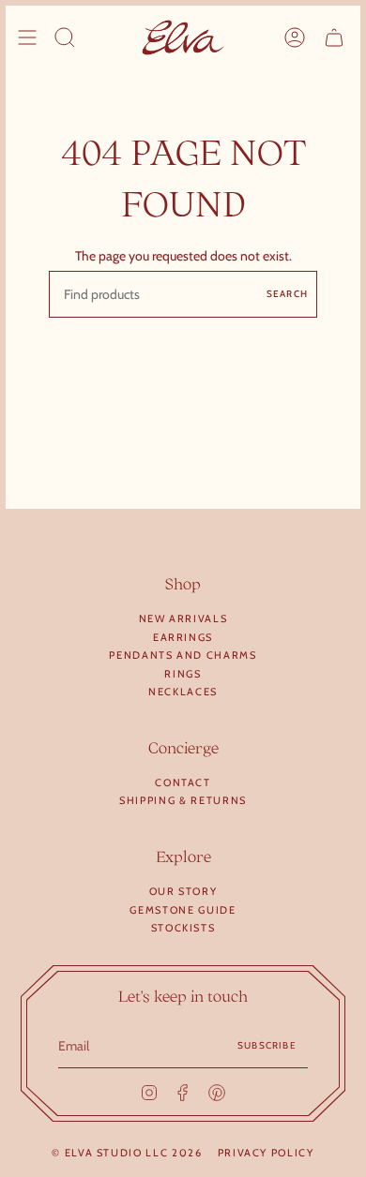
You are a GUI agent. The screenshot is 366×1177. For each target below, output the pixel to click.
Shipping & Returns (183, 800)
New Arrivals (183, 618)
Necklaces (183, 691)
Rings (182, 673)
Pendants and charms (182, 655)
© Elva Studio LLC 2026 (127, 1152)
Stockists (183, 927)
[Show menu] (27, 37)
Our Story (183, 891)
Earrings (183, 637)
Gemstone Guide (183, 909)
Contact (183, 782)
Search (287, 294)
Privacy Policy (266, 1152)
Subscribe (267, 1045)
